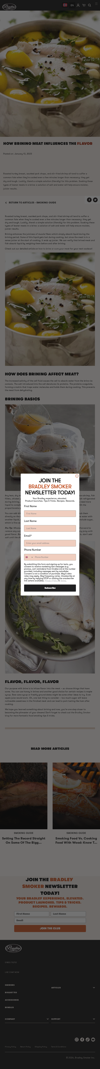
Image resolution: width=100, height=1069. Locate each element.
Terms (63, 581)
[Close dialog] (77, 476)
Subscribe (50, 588)
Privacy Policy (51, 581)
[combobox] (29, 557)
